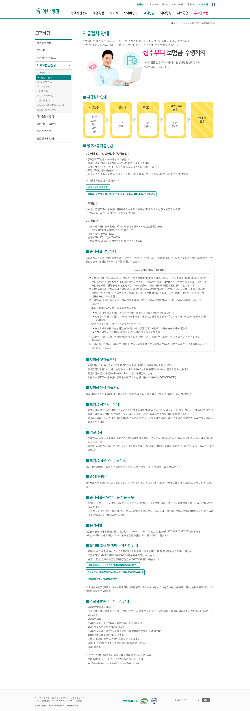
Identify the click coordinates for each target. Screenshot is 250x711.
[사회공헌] (182, 14)
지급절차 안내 (45, 77)
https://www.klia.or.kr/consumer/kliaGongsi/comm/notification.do (113, 663)
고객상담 (180, 23)
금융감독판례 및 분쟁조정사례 (50, 105)
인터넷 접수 (42, 91)
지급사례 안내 (43, 100)
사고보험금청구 (193, 23)
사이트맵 (203, 4)
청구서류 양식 (43, 86)
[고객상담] (148, 15)
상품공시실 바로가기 (46, 109)
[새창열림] (129, 700)
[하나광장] (165, 14)
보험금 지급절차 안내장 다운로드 (102, 579)
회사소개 (153, 4)
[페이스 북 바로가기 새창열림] (213, 4)
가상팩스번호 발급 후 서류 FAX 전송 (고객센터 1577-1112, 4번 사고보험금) (120, 194)
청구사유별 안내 (44, 82)
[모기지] (114, 14)
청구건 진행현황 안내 (46, 96)
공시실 (165, 4)
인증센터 (141, 4)
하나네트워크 (181, 700)
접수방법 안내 (43, 73)
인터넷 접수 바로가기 (97, 187)
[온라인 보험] (201, 14)
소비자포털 (177, 4)
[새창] (143, 700)
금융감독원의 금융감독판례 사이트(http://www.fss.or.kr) (112, 565)
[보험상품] (98, 14)
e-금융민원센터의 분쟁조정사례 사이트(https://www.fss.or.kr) (114, 572)
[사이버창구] (131, 14)
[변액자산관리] (79, 14)
